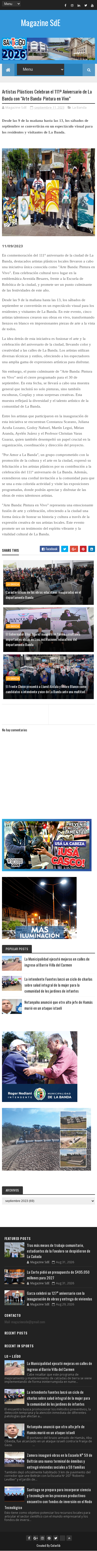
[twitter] (85, 5)
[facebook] (65, 5)
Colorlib (55, 1545)
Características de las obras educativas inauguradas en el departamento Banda (43, 594)
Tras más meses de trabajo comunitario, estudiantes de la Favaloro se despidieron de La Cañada (58, 1250)
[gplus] (35, 1538)
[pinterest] (49, 1538)
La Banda (79, 107)
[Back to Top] (69, 1538)
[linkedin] (79, 5)
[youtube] (92, 5)
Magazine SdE (40, 22)
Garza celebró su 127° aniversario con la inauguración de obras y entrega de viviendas (59, 1295)
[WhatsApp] (62, 1538)
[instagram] (72, 5)
